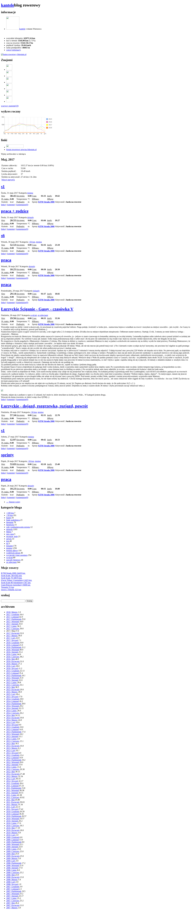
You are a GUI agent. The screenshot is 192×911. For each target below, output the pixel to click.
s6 (3, 235)
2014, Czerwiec (12, 713)
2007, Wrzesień (12, 893)
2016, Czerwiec (12, 657)
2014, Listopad (12, 701)
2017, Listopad (12, 617)
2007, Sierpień (12, 896)
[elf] (9, 82)
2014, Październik (13, 704)
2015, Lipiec (11, 682)
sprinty (7, 454)
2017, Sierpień (12, 624)
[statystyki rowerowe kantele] (13, 54)
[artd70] (9, 89)
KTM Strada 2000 (46, 202)
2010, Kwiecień (12, 830)
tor (7, 543)
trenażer (9, 546)
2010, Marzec (12, 833)
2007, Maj (10, 903)
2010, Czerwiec (12, 825)
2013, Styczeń (12, 753)
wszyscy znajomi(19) (10, 106)
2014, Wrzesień (12, 706)
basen (8, 518)
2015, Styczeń (12, 696)
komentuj (11, 205)
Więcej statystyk (8, 180)
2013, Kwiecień (12, 746)
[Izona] (9, 76)
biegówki (10, 525)
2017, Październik (13, 619)
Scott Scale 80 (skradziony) (15, 582)
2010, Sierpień (12, 821)
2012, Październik (13, 760)
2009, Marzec (12, 858)
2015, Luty (10, 694)
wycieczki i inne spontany (17, 555)
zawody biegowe (13, 560)
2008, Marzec (12, 879)
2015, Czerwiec (12, 685)
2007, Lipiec (11, 898)
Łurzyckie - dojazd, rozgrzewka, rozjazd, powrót (44, 406)
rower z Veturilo (11, 589)
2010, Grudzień (12, 811)
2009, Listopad (12, 840)
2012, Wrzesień (12, 762)
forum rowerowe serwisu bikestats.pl (21, 149)
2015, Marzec (12, 692)
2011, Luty (10, 807)
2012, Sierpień (12, 764)
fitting (8, 532)
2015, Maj (10, 687)
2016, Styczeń (12, 668)
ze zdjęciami (43, 315)
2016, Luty (10, 666)
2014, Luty (10, 722)
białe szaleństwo (13, 520)
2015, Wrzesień (12, 678)
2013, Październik (13, 732)
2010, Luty (10, 835)
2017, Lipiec (11, 626)
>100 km (10, 513)
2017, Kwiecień (12, 633)
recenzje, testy (12, 536)
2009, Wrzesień (12, 844)
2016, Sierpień (12, 652)
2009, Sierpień (12, 847)
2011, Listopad (12, 786)
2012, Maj (10, 772)
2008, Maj (10, 875)
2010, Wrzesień (12, 818)
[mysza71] (9, 69)
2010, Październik (13, 816)
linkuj (3, 205)
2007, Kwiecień (12, 905)
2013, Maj (10, 743)
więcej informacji (13, 50)
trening (30, 193)
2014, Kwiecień (12, 718)
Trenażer (7, 587)
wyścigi (33, 315)
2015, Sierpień (12, 680)
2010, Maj (10, 828)
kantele (7, 5)
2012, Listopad (12, 757)
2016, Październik (13, 647)
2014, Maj (10, 715)
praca (6, 260)
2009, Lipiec (11, 849)
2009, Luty (10, 861)
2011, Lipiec (11, 795)
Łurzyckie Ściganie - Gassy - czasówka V (37, 309)
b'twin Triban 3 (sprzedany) (16, 580)
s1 (3, 186)
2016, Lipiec (11, 654)
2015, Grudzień (12, 671)
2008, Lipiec (11, 870)
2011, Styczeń (12, 809)
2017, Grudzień (12, 614)
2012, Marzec (12, 776)
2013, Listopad (12, 729)
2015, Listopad (12, 673)
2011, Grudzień (12, 783)
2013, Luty (10, 750)
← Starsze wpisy (13, 502)
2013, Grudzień (12, 727)
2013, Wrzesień (12, 734)
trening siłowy (12, 550)
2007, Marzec (12, 908)
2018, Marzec (12, 612)
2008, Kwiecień (12, 877)
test (7, 541)
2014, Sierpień (12, 708)
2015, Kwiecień (12, 689)
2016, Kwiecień (12, 661)
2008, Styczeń (12, 884)
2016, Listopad (12, 645)
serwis (8, 539)
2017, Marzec (12, 635)
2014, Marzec (12, 720)
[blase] (9, 101)
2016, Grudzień (12, 643)
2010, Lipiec (11, 823)
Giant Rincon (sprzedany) (15, 585)
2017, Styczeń (12, 640)
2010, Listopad (12, 814)
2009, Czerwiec (12, 851)
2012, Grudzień (12, 755)
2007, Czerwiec (12, 901)
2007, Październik (13, 891)
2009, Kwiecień (12, 856)
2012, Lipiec (11, 767)
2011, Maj (10, 800)
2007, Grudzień (12, 886)
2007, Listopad (12, 889)
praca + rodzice (14, 211)
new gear (10, 534)
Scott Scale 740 (11, 575)
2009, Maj (10, 854)
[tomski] (9, 95)
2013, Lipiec (11, 739)
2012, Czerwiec (12, 769)
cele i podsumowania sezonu (18, 527)
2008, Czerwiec (12, 872)
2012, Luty (10, 779)
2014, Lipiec (11, 711)
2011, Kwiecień (12, 802)
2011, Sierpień (12, 793)
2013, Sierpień (12, 736)
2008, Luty (10, 882)
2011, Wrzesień (12, 790)
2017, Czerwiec (12, 628)
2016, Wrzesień (12, 650)
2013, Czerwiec (12, 741)
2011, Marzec (12, 804)
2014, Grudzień (12, 699)
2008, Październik (13, 863)
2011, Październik (13, 788)
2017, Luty (10, 638)
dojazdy (30, 217)
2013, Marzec (12, 748)
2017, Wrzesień (12, 621)
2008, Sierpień (12, 868)
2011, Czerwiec (12, 797)
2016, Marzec (12, 664)
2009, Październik (13, 842)
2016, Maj (10, 659)
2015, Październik (13, 675)
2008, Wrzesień (12, 865)
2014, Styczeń (12, 725)
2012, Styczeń (12, 781)
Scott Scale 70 (11, 578)
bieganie (9, 522)
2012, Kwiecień (12, 774)
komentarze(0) (22, 205)
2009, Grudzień (12, 837)
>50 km (32, 242)
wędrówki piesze (13, 553)
